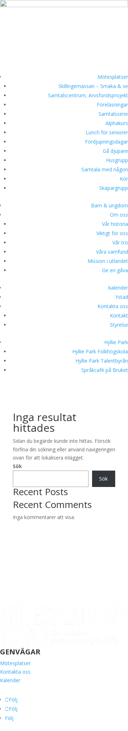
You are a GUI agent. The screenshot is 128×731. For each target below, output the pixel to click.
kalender (118, 287)
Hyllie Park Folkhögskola (100, 351)
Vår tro (120, 242)
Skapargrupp (113, 188)
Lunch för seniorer (107, 132)
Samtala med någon (104, 169)
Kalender (10, 680)
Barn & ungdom (109, 205)
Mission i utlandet (107, 261)
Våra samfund (112, 251)
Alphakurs (117, 123)
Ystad (121, 297)
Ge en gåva (115, 270)
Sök (17, 466)
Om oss (119, 214)
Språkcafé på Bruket (104, 370)
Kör (124, 178)
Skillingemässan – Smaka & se (93, 86)
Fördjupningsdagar (106, 141)
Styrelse (119, 324)
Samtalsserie (113, 113)
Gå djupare (115, 150)
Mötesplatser (112, 76)
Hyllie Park (116, 342)
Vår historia (115, 224)
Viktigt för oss (112, 233)
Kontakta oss (112, 306)
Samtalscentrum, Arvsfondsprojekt (88, 95)
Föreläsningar (112, 104)
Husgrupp (117, 160)
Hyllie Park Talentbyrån (101, 360)
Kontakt (119, 315)
